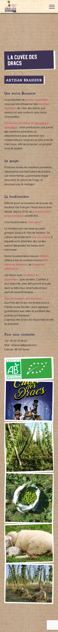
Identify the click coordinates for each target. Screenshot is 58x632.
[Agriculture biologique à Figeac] (29, 368)
